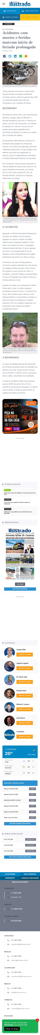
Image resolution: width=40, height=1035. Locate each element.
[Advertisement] (20, 459)
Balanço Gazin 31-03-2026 (11, 794)
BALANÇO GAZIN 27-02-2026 (12, 800)
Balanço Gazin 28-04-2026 (11, 788)
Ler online (20, 584)
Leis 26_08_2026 (8, 845)
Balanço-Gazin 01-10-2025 (11, 806)
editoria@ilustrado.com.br (19, 960)
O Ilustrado (10, 874)
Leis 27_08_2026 (8, 839)
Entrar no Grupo (12, 1029)
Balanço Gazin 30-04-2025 (11, 811)
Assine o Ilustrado (11, 17)
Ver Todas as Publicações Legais (20, 857)
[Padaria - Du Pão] (20, 416)
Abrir (32, 788)
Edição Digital (11, 10)
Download (30, 839)
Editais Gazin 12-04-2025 (10, 817)
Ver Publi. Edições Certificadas (20, 823)
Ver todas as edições (20, 589)
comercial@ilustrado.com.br (20, 1008)
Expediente (10, 878)
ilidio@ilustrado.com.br (18, 992)
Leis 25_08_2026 (8, 851)
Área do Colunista (20, 882)
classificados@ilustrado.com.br (21, 976)
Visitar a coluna (25, 654)
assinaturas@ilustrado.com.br (21, 944)
